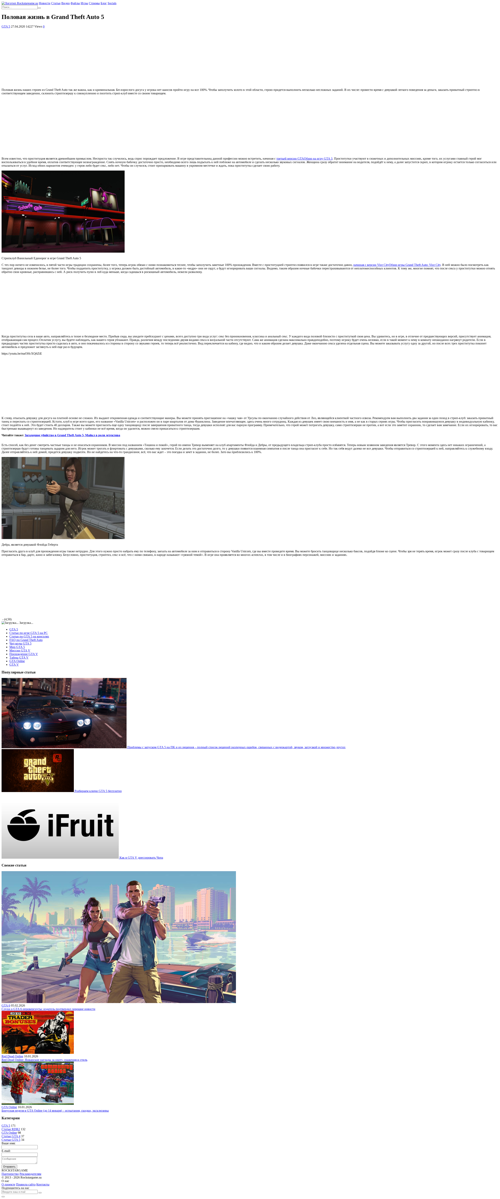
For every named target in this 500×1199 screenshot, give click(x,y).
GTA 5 (6, 26)
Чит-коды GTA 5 (20, 643)
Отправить (9, 1166)
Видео (65, 3)
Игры (84, 3)
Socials (112, 3)
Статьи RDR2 (11, 1129)
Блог (104, 3)
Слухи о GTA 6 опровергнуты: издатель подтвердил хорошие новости (48, 1009)
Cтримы (94, 3)
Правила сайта (26, 1184)
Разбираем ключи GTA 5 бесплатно (98, 791)
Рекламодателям (30, 1174)
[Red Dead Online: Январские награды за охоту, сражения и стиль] (38, 1052)
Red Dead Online (12, 1056)
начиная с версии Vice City (397, 264)
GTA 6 (6, 1005)
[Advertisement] (250, 57)
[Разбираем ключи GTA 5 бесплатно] (38, 791)
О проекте (8, 1184)
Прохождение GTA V (23, 654)
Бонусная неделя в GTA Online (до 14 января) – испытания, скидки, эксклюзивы (55, 1110)
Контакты (42, 1184)
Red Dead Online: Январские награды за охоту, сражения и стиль (44, 1059)
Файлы (75, 3)
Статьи (56, 3)
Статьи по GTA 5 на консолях (29, 636)
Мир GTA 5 (17, 647)
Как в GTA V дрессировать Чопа (141, 857)
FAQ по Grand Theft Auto (26, 640)
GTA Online (17, 661)
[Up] (3, 1196)
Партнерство (10, 1174)
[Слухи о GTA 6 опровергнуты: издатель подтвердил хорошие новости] (119, 1002)
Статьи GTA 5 (11, 1139)
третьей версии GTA (304, 158)
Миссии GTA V (19, 650)
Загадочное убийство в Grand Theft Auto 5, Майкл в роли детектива (72, 435)
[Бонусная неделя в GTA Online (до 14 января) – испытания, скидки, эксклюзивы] (38, 1103)
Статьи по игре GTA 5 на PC (28, 633)
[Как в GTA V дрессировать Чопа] (61, 857)
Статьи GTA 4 (11, 1136)
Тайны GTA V (19, 657)
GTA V (14, 664)
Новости (44, 3)
